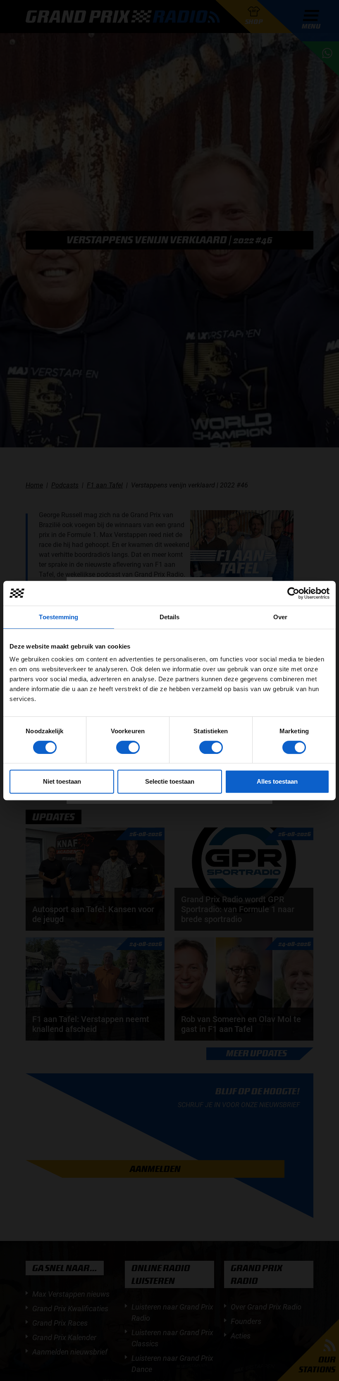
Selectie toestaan (169, 781)
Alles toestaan (277, 781)
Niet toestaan (62, 781)
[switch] (128, 747)
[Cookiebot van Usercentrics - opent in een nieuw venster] (293, 593)
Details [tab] (170, 616)
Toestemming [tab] (58, 616)
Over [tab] (280, 616)
